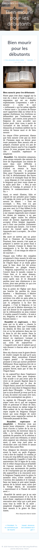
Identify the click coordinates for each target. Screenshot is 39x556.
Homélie (30, 60)
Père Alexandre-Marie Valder (14, 60)
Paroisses (14, 3)
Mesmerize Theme (22, 549)
